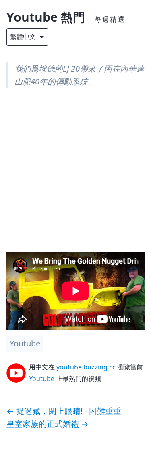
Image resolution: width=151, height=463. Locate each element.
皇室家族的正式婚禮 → (47, 423)
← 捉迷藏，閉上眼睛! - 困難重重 (63, 411)
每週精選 (110, 19)
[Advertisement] (75, 176)
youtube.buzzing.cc (86, 367)
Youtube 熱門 (45, 17)
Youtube (25, 343)
